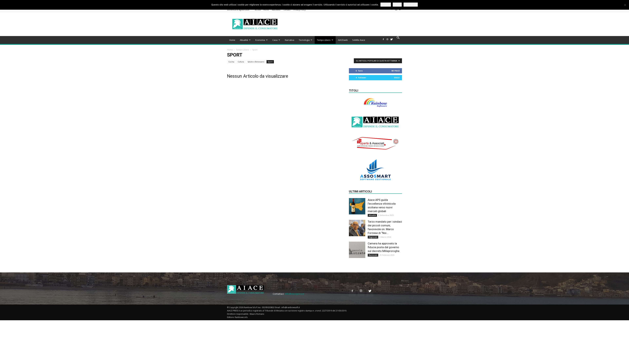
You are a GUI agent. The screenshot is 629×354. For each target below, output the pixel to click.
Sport (270, 61)
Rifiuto (397, 4)
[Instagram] (396, 10)
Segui (397, 77)
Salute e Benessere (256, 61)
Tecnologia (304, 39)
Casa (274, 39)
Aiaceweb (276, 10)
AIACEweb (343, 39)
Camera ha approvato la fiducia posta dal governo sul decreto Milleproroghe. (384, 247)
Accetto (386, 4)
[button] (398, 38)
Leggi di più (411, 4)
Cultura (241, 61)
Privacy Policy (300, 10)
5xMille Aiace (358, 39)
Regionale (373, 237)
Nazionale (373, 255)
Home (266, 10)
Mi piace (395, 70)
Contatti (287, 10)
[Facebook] (392, 10)
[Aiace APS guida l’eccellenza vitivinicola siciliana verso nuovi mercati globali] (357, 206)
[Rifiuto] (625, 5)
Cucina (231, 61)
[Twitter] (400, 10)
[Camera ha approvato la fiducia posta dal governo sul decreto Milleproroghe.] (357, 250)
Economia (260, 39)
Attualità (244, 39)
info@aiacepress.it (294, 293)
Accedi (258, 10)
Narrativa (289, 39)
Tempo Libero (324, 39)
